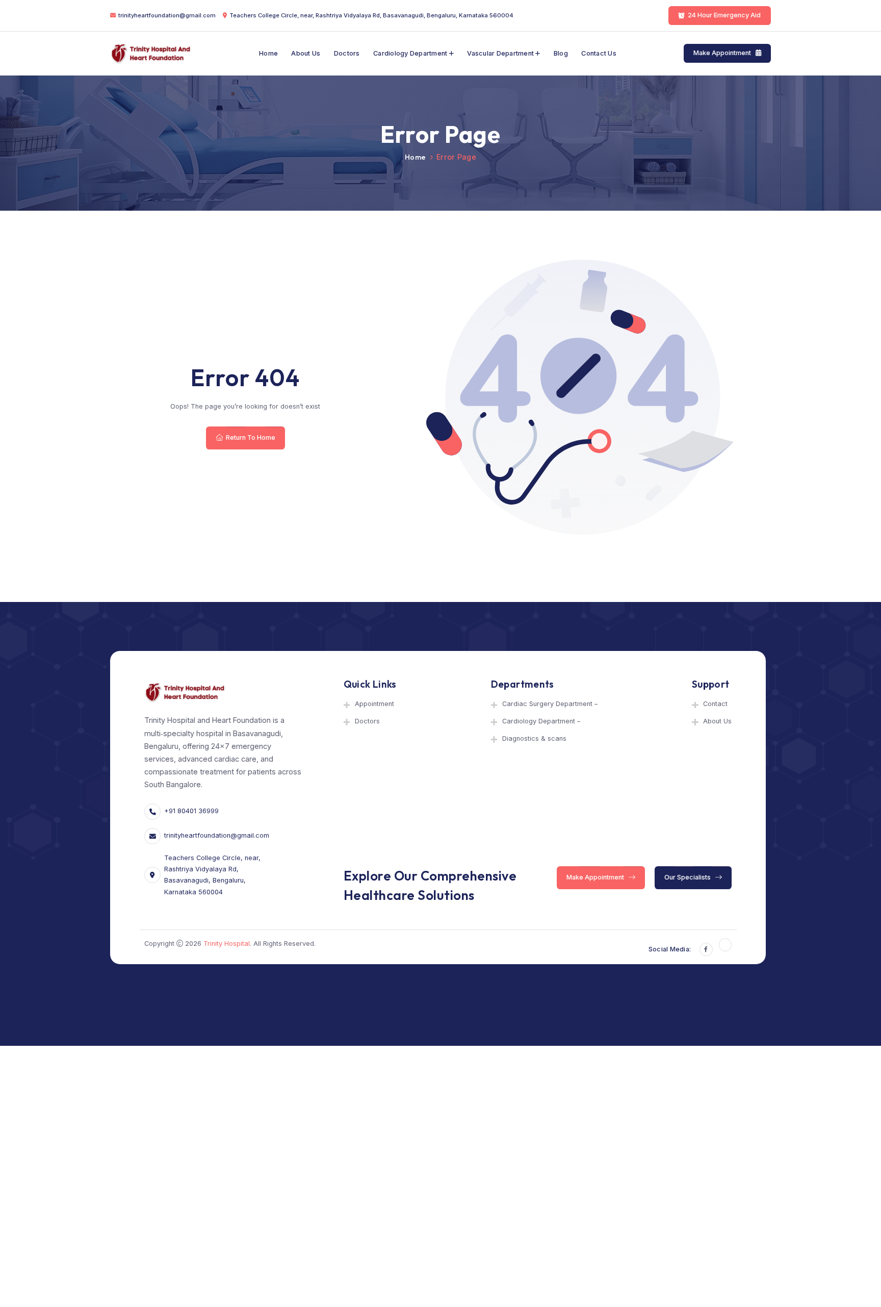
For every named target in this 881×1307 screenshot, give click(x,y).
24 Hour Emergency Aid (724, 15)
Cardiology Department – (541, 721)
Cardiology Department (410, 53)
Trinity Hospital (226, 943)
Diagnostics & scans (534, 738)
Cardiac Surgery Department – (550, 704)
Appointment (374, 704)
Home (268, 53)
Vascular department (500, 53)
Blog (561, 53)
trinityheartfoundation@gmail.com (167, 15)
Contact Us (598, 53)
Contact (715, 704)
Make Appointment (723, 53)
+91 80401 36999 (191, 811)
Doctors (347, 53)
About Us (305, 53)
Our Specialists (688, 877)
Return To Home (250, 437)
